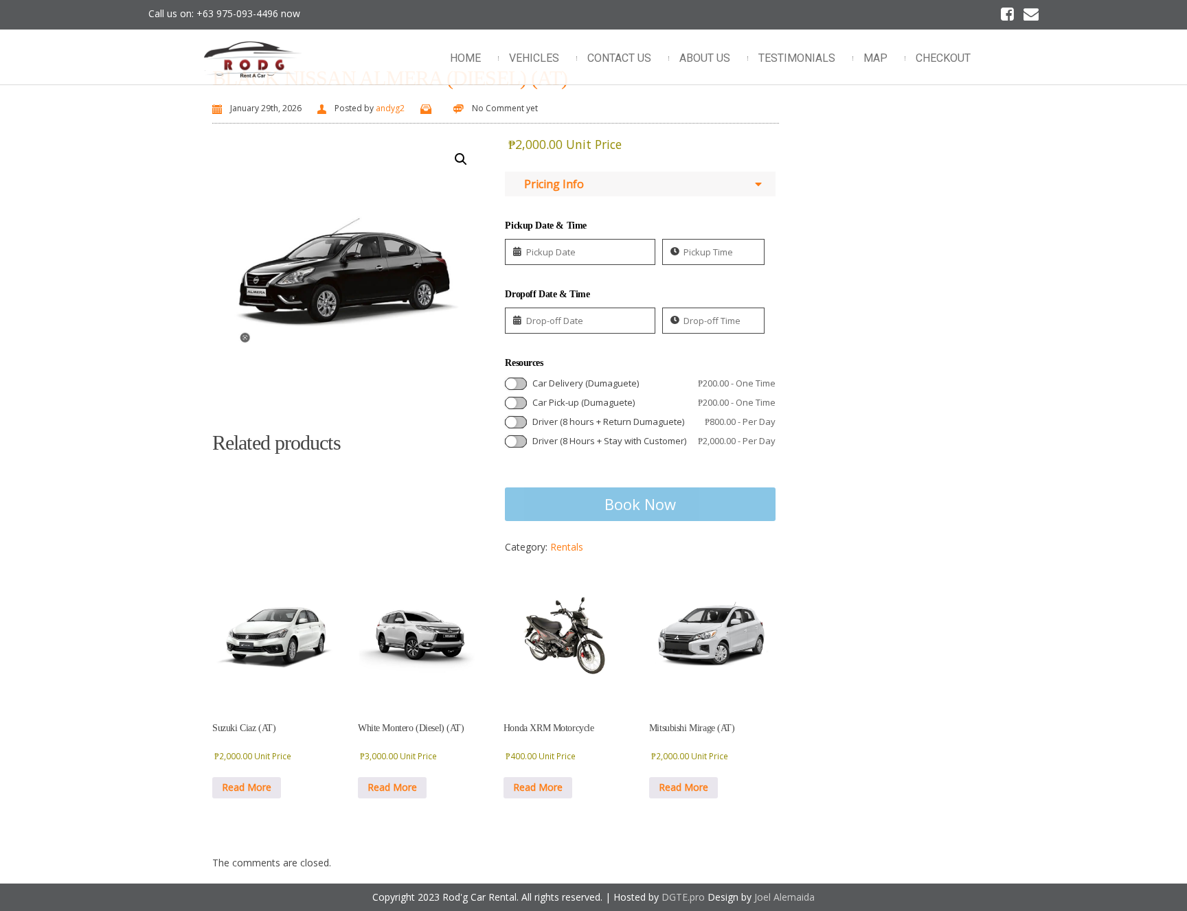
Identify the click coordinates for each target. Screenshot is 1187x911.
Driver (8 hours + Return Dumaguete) (654, 421)
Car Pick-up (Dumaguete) (654, 402)
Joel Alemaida (784, 896)
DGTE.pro (683, 896)
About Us (704, 58)
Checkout (943, 58)
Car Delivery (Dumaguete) (654, 383)
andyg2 (390, 108)
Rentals (566, 546)
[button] (461, 159)
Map (875, 58)
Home (465, 58)
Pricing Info (551, 184)
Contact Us (619, 58)
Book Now (640, 504)
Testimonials (796, 58)
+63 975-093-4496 (237, 13)
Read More (246, 787)
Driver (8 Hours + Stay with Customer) (654, 441)
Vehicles (534, 58)
